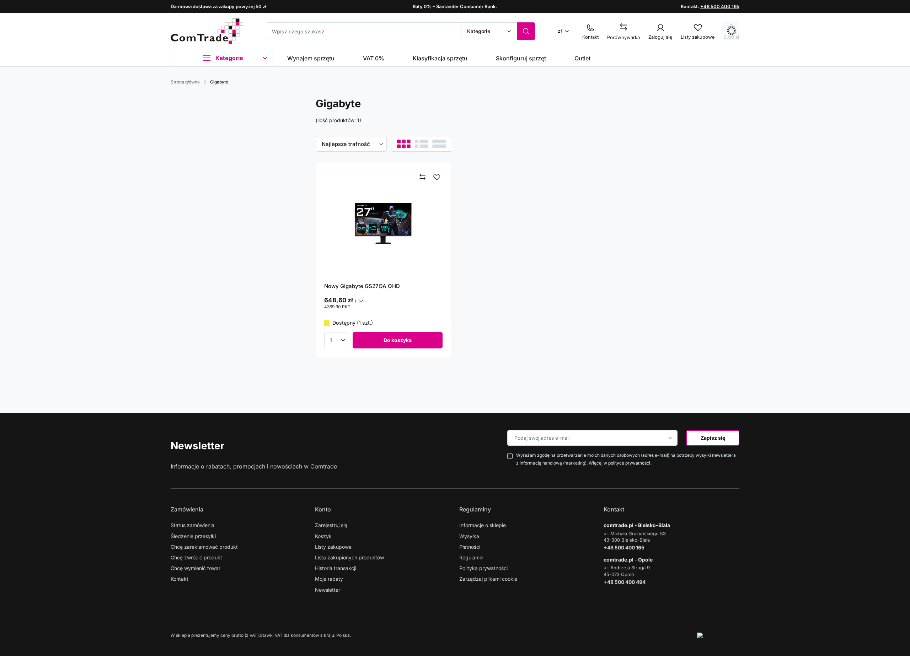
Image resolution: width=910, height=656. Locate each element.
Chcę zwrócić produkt (196, 557)
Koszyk (323, 536)
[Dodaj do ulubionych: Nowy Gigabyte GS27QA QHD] (436, 177)
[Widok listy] (421, 144)
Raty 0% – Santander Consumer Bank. (455, 6)
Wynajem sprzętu (310, 58)
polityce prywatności (629, 463)
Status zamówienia (192, 525)
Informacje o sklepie (482, 525)
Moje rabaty (329, 579)
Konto (323, 509)
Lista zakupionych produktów (349, 557)
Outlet (582, 58)
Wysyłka (469, 536)
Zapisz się (713, 438)
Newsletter (197, 446)
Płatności (469, 547)
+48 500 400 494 (625, 582)
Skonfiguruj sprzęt (521, 58)
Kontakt (179, 579)
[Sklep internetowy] (718, 635)
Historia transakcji (335, 568)
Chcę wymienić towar (195, 568)
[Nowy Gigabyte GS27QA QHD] (383, 222)
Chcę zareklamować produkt (204, 547)
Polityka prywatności (483, 568)
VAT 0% (373, 58)
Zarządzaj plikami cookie (488, 579)
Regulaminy (475, 509)
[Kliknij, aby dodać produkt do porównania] (423, 177)
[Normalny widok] (404, 144)
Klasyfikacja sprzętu (440, 58)
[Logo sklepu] (207, 31)
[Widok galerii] (439, 144)
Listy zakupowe (333, 547)
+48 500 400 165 (719, 6)
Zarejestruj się (331, 525)
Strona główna (185, 82)
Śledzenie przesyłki (193, 536)
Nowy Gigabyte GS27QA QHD (362, 286)
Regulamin (471, 557)
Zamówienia (187, 509)
